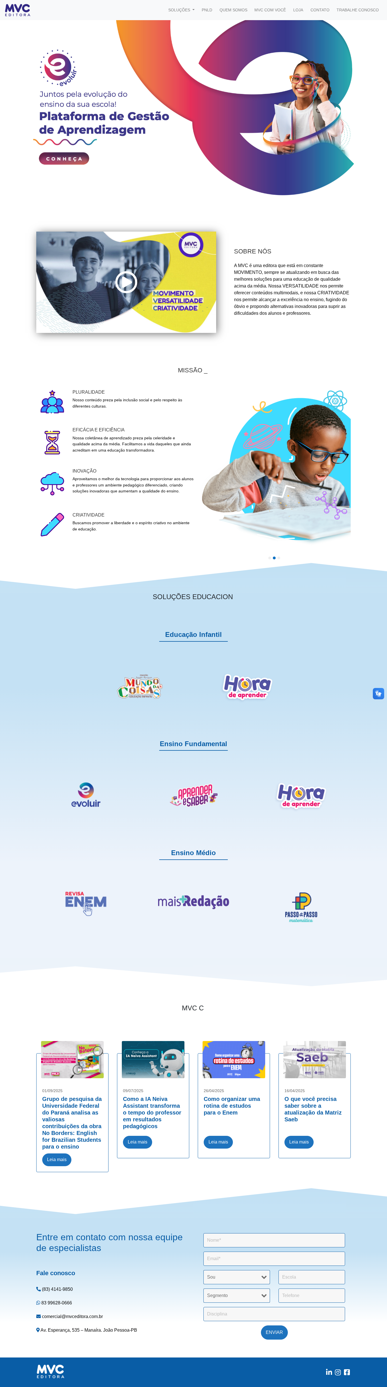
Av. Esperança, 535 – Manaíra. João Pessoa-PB (88, 1330)
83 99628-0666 (56, 1302)
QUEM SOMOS (233, 10)
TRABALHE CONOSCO (358, 10)
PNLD (207, 10)
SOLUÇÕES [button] (179, 10)
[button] (29, 105)
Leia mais (57, 1159)
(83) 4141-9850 (57, 1289)
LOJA (298, 10)
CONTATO (320, 10)
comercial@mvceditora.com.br (72, 1316)
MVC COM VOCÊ (270, 10)
